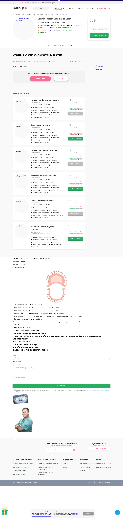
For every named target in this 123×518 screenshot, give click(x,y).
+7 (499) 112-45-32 (99, 449)
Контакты (82, 471)
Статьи (90, 8)
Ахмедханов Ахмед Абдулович (43, 227)
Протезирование (19, 261)
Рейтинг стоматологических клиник (37, 14)
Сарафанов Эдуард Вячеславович (44, 175)
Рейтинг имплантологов (21, 467)
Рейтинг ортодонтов (20, 471)
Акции (80, 8)
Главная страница (20, 14)
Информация (68, 460)
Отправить (61, 386)
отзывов (103, 30)
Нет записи (75, 113)
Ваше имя (15, 355)
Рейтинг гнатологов (19, 474)
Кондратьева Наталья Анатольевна (45, 100)
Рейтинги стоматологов (22, 460)
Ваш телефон (17, 361)
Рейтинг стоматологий (47, 460)
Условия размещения (86, 464)
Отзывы (71, 8)
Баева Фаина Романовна (40, 125)
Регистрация (40, 79)
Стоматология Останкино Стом (41, 104)
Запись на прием (99, 35)
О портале (83, 460)
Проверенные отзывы (56, 46)
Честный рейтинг (85, 467)
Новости (65, 467)
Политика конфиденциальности (25, 482)
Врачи (73, 46)
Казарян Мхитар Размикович (42, 200)
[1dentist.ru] (20, 8)
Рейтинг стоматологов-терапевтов (45, 473)
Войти (61, 79)
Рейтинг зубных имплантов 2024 (48, 464)
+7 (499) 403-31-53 (103, 8)
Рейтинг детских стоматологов (23, 464)
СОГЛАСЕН (88, 513)
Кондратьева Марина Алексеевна (44, 150)
